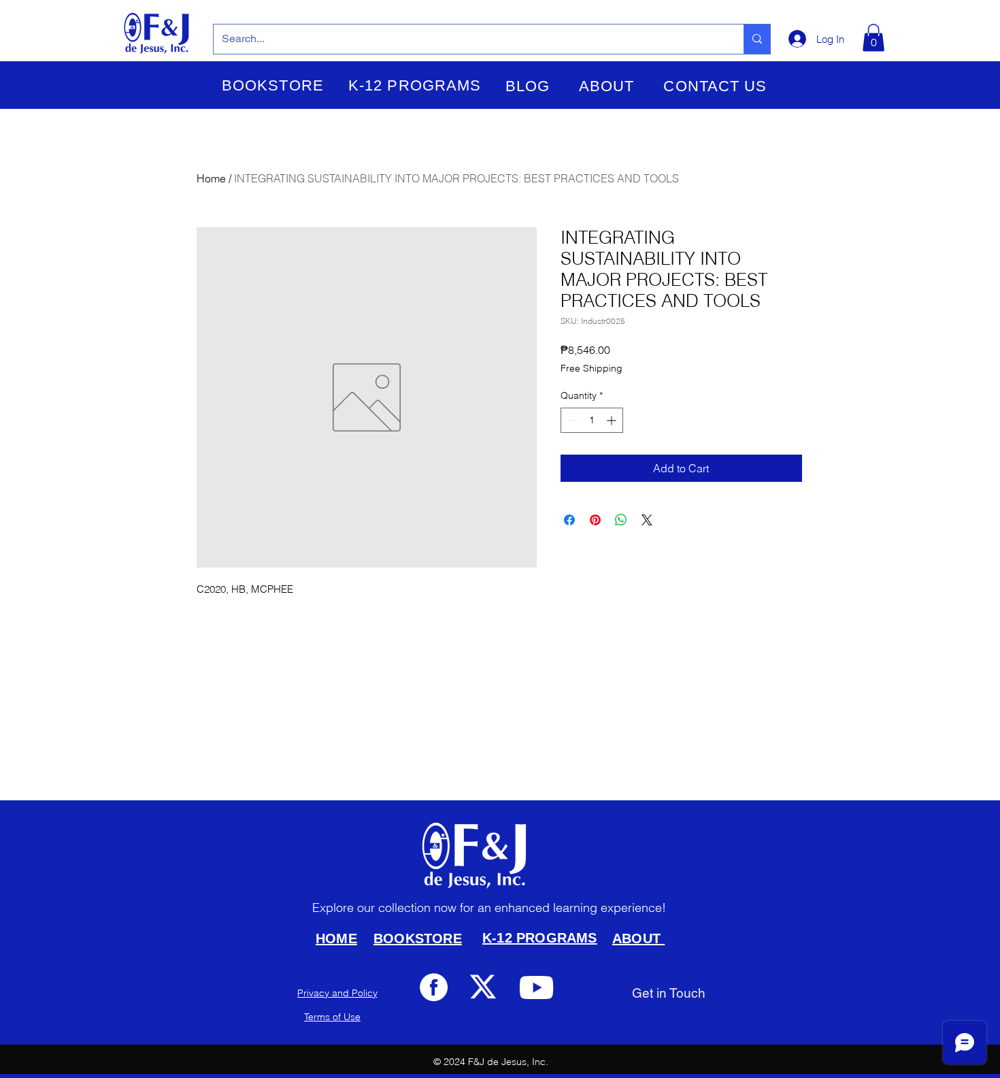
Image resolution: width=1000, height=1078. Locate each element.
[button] (273, 85)
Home (211, 178)
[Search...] (757, 39)
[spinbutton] (592, 420)
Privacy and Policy (337, 993)
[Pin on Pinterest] (595, 520)
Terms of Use (332, 1017)
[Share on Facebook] (569, 520)
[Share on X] (647, 520)
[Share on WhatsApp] (621, 520)
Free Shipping (591, 368)
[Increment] (612, 420)
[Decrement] (571, 420)
